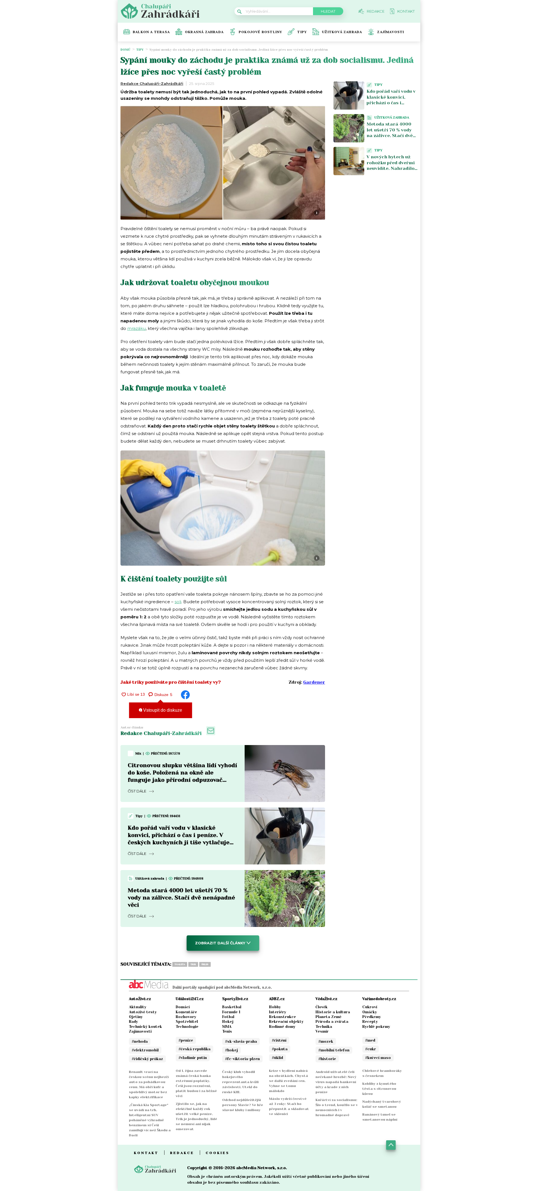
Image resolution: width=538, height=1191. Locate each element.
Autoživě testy (143, 1012)
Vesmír (322, 1031)
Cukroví (369, 1007)
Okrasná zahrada (204, 32)
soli (178, 601)
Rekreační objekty (286, 1021)
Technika (324, 1027)
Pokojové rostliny (260, 32)
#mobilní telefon (333, 1050)
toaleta (180, 964)
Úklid (204, 964)
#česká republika (194, 1049)
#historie (327, 1059)
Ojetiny (136, 1017)
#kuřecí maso (378, 1058)
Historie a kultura (333, 1012)
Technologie (187, 1027)
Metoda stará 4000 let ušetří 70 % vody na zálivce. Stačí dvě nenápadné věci (181, 897)
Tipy (302, 32)
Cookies (217, 1153)
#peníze (185, 1040)
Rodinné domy (282, 1027)
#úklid (277, 1058)
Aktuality (137, 1007)
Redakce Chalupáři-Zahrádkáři (151, 83)
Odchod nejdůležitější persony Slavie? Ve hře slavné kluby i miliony (242, 1105)
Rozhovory (186, 1017)
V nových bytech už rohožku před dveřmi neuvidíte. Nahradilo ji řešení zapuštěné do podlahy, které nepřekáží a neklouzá (392, 171)
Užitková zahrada (342, 32)
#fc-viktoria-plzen (242, 1059)
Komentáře (186, 1012)
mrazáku (136, 328)
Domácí (183, 1007)
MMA (226, 1027)
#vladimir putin (192, 1058)
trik (193, 964)
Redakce (182, 1153)
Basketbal (231, 1007)
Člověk (322, 1007)
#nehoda (140, 1041)
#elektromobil (145, 1050)
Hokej (227, 1021)
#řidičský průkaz (147, 1059)
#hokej (231, 1050)
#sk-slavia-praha (241, 1041)
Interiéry (277, 1012)
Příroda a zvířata (332, 1021)
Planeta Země (328, 1017)
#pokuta (279, 1049)
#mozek (325, 1041)
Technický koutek (145, 1027)
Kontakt (146, 1153)
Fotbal (228, 1017)
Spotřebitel (187, 1021)
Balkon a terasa (151, 32)
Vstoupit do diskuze (162, 710)
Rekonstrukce (282, 1017)
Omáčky (369, 1012)
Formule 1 (231, 1012)
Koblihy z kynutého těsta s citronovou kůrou (379, 1089)
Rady (133, 1021)
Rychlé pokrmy (376, 1027)
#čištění (279, 1040)
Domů (125, 50)
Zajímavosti (390, 32)
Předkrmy (371, 1017)
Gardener (314, 682)
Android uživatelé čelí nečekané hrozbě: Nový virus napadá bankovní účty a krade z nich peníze (336, 1082)
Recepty (370, 1021)
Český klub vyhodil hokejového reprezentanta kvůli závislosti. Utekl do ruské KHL (240, 1082)
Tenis (227, 1031)
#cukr (370, 1049)
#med (370, 1040)
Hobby (275, 1007)
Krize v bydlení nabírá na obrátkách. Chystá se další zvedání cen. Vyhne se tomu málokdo (288, 1081)
